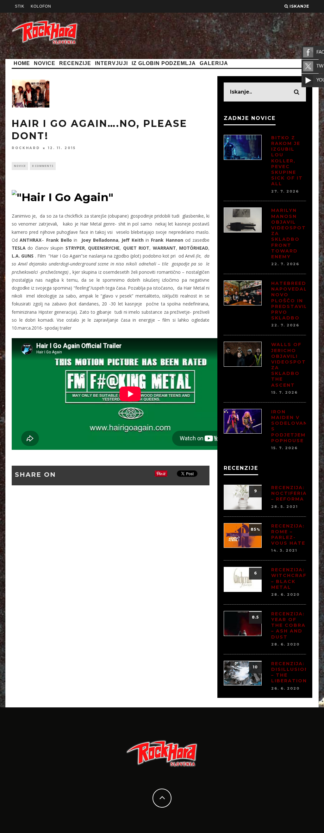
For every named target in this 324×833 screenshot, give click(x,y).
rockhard (26, 148)
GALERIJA (214, 63)
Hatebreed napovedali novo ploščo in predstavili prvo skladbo (290, 300)
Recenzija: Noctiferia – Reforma (289, 493)
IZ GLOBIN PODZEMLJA (164, 63)
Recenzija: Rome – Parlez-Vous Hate (288, 534)
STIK (19, 6)
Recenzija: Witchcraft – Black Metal (291, 578)
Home (22, 63)
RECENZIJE (75, 63)
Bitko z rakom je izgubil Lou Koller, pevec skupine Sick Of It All (287, 161)
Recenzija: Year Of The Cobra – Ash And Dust (288, 625)
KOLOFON (41, 6)
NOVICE (44, 63)
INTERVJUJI (111, 63)
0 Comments (42, 165)
